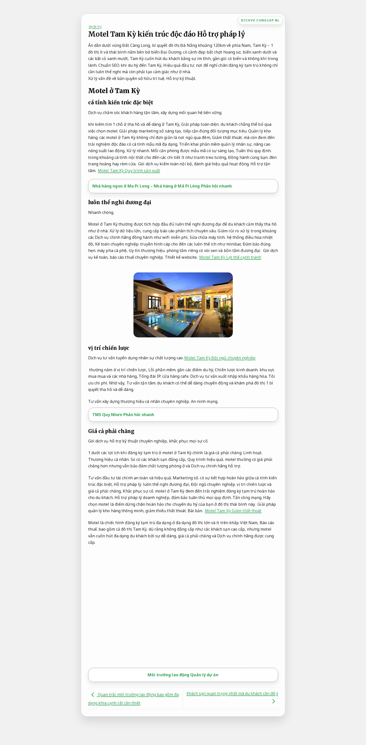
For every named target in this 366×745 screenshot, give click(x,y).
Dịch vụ (95, 27)
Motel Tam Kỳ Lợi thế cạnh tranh (230, 257)
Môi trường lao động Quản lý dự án (183, 675)
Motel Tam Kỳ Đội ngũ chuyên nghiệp (219, 358)
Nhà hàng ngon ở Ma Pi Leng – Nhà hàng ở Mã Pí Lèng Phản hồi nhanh (162, 186)
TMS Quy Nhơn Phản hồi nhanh (123, 414)
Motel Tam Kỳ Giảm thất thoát (233, 510)
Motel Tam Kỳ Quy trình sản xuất (129, 170)
